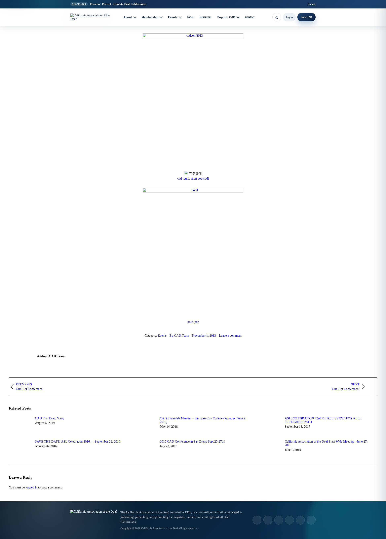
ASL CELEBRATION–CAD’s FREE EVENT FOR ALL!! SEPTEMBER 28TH (323, 420)
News (190, 17)
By (179, 335)
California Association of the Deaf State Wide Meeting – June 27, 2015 (326, 443)
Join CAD (306, 17)
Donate (312, 3)
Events (162, 335)
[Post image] (20, 426)
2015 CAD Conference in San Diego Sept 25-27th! (192, 441)
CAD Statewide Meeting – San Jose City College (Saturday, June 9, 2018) (203, 420)
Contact (250, 17)
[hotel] (193, 191)
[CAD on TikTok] (267, 520)
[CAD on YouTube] (289, 520)
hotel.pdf (193, 322)
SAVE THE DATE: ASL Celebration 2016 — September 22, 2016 (77, 441)
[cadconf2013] (193, 36)
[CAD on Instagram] (257, 520)
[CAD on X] (300, 520)
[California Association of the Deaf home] (93, 17)
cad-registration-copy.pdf (193, 178)
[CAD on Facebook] (278, 520)
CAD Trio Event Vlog (49, 418)
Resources (205, 17)
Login (289, 17)
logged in (31, 487)
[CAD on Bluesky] (311, 520)
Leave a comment (230, 335)
